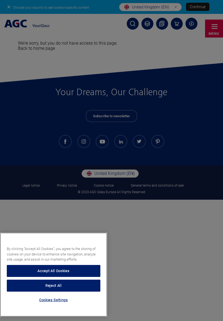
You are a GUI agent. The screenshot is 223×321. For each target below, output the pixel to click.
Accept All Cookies (53, 271)
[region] (53, 275)
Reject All (53, 285)
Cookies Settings (53, 300)
